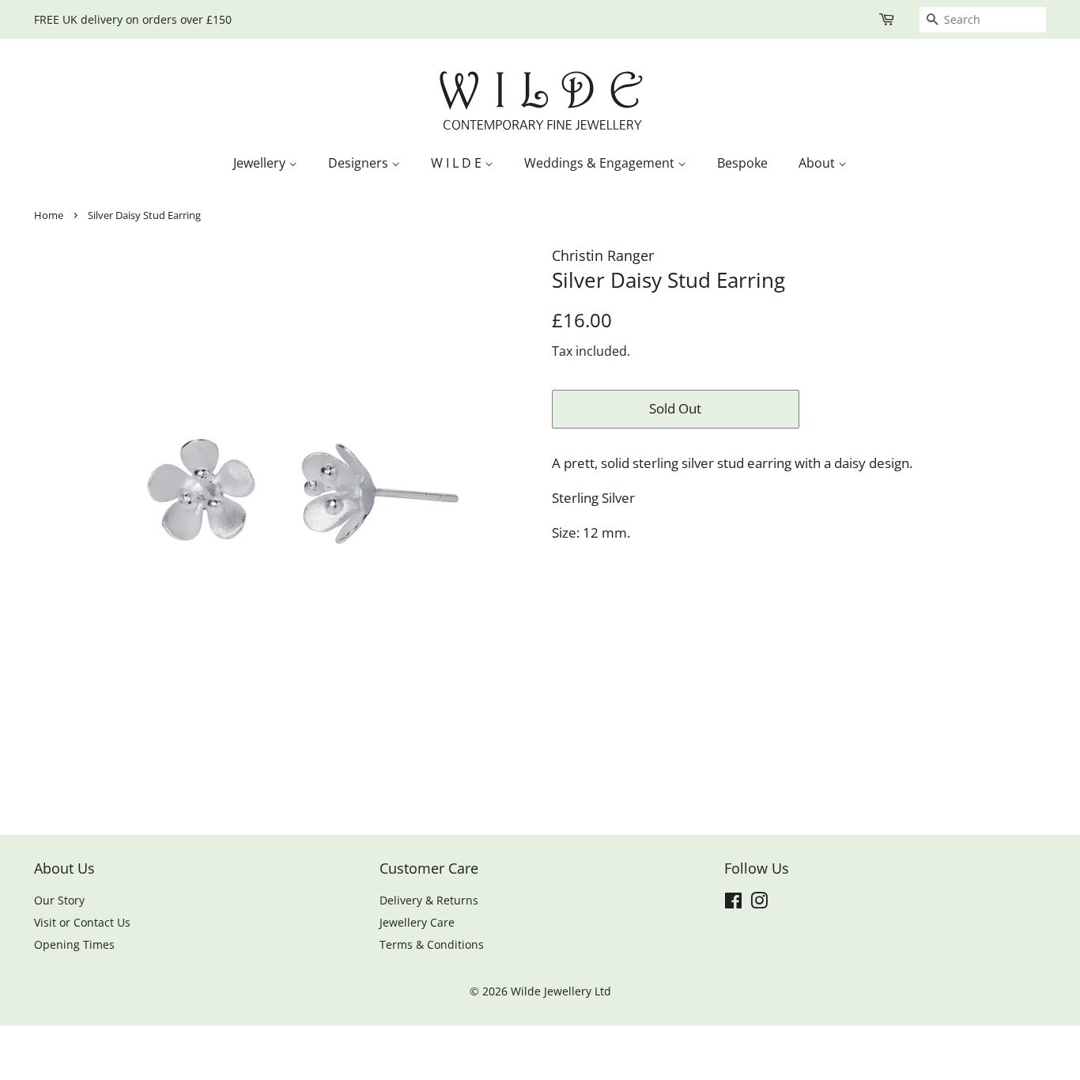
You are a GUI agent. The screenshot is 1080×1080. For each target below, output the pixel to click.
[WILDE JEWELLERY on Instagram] (759, 903)
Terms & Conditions (432, 944)
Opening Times (74, 944)
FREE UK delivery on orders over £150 (133, 19)
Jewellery (261, 163)
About (818, 163)
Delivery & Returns (429, 900)
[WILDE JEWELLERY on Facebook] (733, 903)
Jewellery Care (417, 922)
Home (48, 215)
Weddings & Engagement (601, 163)
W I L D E (458, 163)
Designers (359, 163)
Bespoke (742, 163)
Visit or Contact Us (82, 922)
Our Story (59, 900)
